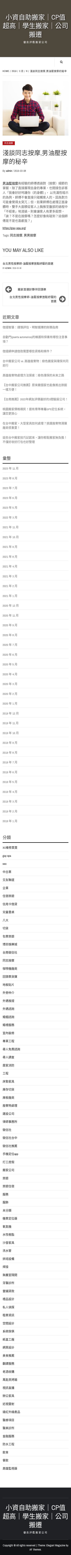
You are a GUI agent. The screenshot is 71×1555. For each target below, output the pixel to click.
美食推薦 (8, 1356)
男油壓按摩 (10, 183)
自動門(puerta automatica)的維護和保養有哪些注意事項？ (35, 339)
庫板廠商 (8, 1098)
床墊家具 (8, 1081)
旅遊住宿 (8, 1186)
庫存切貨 (8, 1089)
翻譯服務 (8, 1364)
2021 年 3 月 (10, 576)
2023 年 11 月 (11, 468)
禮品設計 (8, 1299)
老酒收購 (8, 1372)
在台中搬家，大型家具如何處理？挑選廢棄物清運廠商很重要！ (35, 425)
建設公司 (8, 1114)
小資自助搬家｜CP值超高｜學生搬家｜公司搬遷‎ (35, 26)
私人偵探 (8, 1307)
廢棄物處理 (10, 1106)
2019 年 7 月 (10, 762)
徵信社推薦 (10, 1146)
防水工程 (8, 1444)
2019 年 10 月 (11, 733)
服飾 (5, 1202)
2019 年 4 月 (10, 792)
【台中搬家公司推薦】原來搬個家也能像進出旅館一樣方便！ (35, 387)
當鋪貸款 (8, 1291)
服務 (5, 1194)
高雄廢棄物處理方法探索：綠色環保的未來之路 (33, 375)
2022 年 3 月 (10, 517)
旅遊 (5, 1178)
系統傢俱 (8, 1331)
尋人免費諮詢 (11, 1049)
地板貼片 (8, 985)
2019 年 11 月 (11, 723)
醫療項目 (8, 1420)
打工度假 (8, 1162)
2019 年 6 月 (10, 772)
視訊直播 (8, 1388)
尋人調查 (8, 1057)
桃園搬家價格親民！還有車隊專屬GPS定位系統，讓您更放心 (34, 411)
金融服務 (8, 1436)
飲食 (5, 1452)
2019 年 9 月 (10, 743)
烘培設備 (8, 1259)
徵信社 (7, 1130)
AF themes (35, 1549)
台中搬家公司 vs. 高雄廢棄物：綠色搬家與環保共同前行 (35, 363)
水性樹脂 (8, 1235)
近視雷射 (8, 1404)
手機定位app (10, 1154)
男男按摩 (30, 235)
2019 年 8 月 (10, 753)
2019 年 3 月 (10, 801)
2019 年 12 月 (11, 713)
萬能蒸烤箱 (10, 1380)
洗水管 (7, 1251)
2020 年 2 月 (10, 694)
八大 (5, 920)
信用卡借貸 (10, 904)
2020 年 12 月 (11, 606)
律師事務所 (10, 1122)
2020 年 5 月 (10, 664)
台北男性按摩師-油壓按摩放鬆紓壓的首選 (28, 263)
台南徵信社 (10, 952)
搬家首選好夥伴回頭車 (32, 289)
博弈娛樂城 (10, 944)
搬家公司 (8, 1170)
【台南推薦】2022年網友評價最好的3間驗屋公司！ (35, 399)
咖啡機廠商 (10, 969)
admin (9, 171)
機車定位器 (10, 1218)
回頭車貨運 (10, 977)
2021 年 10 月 (11, 537)
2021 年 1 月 (10, 596)
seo (5, 864)
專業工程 (8, 1041)
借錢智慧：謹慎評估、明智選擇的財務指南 (30, 327)
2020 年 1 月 (10, 703)
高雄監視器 (10, 1468)
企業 (5, 888)
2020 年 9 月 (10, 625)
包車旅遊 (8, 936)
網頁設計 (8, 1347)
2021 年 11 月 (11, 527)
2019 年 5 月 (10, 782)
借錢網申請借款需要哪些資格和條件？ (27, 351)
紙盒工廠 (8, 1339)
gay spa (7, 856)
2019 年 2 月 (10, 811)
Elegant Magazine (55, 1545)
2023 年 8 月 (10, 478)
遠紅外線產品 (11, 1412)
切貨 (5, 928)
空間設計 (8, 1323)
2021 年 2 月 (10, 586)
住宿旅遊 (8, 896)
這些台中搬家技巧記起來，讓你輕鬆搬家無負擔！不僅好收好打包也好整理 (35, 440)
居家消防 (8, 1065)
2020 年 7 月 (10, 645)
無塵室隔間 (10, 1275)
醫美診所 (8, 1428)
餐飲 (5, 1460)
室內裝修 (8, 1033)
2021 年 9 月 (10, 547)
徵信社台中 (10, 1138)
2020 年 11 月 (11, 615)
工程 (5, 1073)
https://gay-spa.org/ (14, 228)
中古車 (7, 872)
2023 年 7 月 (10, 488)
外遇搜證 (8, 1001)
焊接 (5, 1267)
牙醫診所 (8, 1283)
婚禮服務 (8, 1025)
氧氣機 (7, 1227)
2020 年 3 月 (10, 684)
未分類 (7, 1210)
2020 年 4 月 (10, 674)
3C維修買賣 (10, 848)
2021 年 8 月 (10, 557)
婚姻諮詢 (8, 1017)
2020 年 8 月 (10, 635)
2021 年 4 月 (10, 566)
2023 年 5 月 (10, 508)
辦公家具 (8, 1396)
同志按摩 (8, 143)
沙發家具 (8, 1243)
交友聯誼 (8, 880)
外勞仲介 (8, 993)
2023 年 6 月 (10, 498)
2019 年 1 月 (10, 821)
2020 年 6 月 (10, 655)
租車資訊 (8, 1315)
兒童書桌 (8, 912)
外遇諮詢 (8, 1009)
